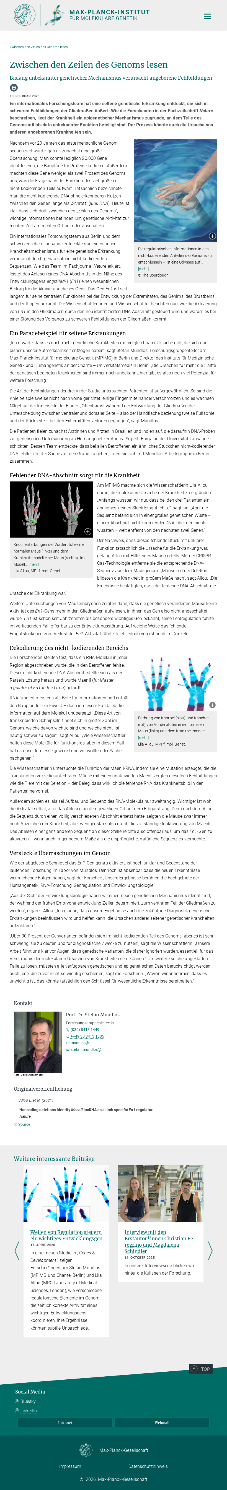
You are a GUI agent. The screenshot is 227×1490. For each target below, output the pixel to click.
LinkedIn (28, 1410)
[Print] (14, 88)
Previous (16, 1251)
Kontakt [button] (23, 1003)
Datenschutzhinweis (148, 1466)
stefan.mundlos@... (88, 1049)
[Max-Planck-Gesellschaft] (89, 1450)
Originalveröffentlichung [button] (43, 1089)
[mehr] (143, 269)
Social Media (30, 1392)
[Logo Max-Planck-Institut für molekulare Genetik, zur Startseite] (104, 15)
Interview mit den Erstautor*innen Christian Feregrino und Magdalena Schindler (160, 1241)
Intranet (65, 1423)
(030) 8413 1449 (85, 1029)
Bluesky (28, 1401)
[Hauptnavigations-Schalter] (207, 16)
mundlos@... (81, 1043)
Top (205, 1369)
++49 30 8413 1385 (87, 1036)
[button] (212, 237)
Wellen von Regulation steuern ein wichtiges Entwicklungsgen (66, 1235)
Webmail (162, 1423)
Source (24, 1124)
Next (210, 1251)
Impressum (70, 1466)
